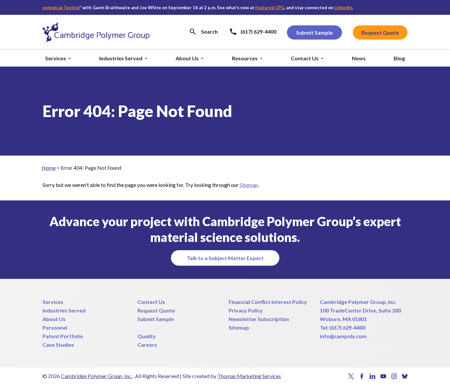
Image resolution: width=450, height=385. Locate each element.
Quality (146, 336)
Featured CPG (264, 7)
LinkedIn (338, 7)
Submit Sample (155, 319)
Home (49, 167)
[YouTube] (383, 376)
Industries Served (64, 310)
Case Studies (58, 344)
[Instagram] (394, 376)
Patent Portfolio (62, 336)
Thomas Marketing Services (249, 376)
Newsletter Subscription (259, 319)
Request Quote (156, 310)
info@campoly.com (343, 336)
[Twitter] (351, 376)
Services (52, 302)
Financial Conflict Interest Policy (268, 302)
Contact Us (151, 302)
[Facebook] (362, 376)
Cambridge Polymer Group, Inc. (358, 302)
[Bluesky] (405, 376)
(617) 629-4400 (347, 327)
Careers (147, 344)
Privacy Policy (246, 310)
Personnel (54, 327)
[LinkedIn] (372, 376)
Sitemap (248, 185)
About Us (54, 319)
